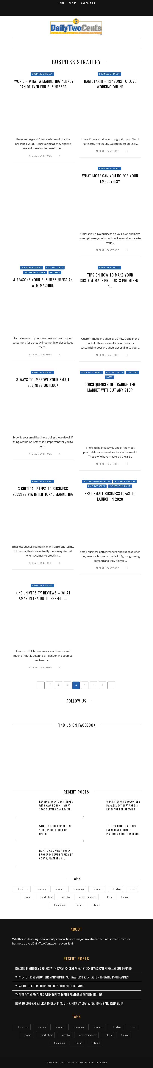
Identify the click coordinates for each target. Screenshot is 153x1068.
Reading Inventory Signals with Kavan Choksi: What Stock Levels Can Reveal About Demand (73, 968)
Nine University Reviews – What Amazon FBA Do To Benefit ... (43, 595)
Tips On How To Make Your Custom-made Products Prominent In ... (110, 280)
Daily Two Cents (54, 267)
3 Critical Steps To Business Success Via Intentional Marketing (43, 491)
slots (109, 896)
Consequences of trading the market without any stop (110, 387)
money (42, 888)
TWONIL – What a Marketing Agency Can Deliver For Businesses (43, 84)
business (23, 888)
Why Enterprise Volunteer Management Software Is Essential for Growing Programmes (123, 807)
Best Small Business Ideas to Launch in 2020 (110, 496)
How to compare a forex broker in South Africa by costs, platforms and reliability (69, 1003)
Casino (125, 896)
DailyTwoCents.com (45, 943)
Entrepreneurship (35, 272)
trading (117, 888)
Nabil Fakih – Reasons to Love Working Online (110, 84)
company (79, 888)
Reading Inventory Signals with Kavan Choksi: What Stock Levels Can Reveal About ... (56, 807)
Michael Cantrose (40, 155)
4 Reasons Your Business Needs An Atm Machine (43, 282)
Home (61, 3)
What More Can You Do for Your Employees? (110, 178)
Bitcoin (96, 904)
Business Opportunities (97, 481)
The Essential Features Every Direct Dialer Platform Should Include (122, 830)
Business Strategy (42, 74)
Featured (55, 272)
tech (133, 888)
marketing (47, 896)
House (78, 904)
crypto (66, 896)
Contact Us (88, 3)
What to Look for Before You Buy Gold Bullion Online (55, 830)
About (73, 3)
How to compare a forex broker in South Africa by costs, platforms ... (56, 854)
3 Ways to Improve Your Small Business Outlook (43, 382)
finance (59, 888)
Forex (109, 377)
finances (98, 888)
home (28, 896)
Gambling (59, 904)
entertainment (87, 896)
